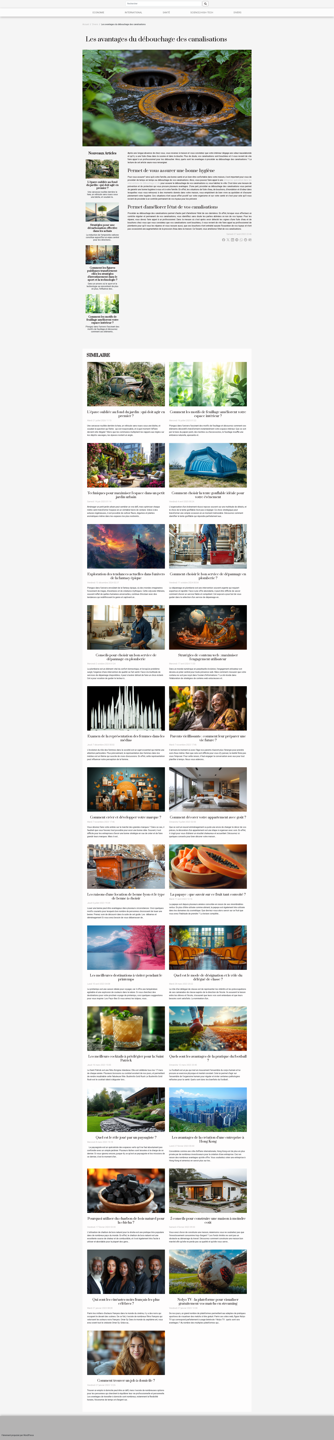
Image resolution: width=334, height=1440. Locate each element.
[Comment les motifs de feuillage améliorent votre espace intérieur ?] (102, 303)
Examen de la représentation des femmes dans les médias (126, 738)
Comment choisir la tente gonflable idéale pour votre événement (208, 495)
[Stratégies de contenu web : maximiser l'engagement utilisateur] (208, 627)
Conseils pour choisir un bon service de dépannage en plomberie (126, 657)
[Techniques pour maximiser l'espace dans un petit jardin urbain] (126, 465)
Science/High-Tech (201, 12)
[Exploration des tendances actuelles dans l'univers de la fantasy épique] (126, 546)
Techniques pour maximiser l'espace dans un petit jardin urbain (126, 495)
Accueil (85, 24)
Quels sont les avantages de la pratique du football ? (208, 1058)
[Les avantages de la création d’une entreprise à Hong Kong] (208, 1109)
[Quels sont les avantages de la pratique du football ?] (208, 1028)
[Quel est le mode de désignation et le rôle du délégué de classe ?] (208, 947)
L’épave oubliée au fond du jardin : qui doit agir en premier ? (102, 185)
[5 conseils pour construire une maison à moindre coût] (208, 1190)
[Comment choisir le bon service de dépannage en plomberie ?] (208, 546)
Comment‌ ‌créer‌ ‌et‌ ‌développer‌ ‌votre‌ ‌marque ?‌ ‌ (126, 817)
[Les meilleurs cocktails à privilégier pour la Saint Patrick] (126, 1028)
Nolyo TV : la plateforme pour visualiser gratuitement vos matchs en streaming (207, 1301)
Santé (166, 12)
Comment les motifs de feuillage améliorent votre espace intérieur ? (102, 319)
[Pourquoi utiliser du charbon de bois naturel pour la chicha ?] (126, 1190)
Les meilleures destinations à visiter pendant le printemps (126, 977)
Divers (237, 12)
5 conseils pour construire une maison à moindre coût (208, 1220)
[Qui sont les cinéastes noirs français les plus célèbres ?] (126, 1271)
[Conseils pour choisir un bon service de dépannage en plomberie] (126, 627)
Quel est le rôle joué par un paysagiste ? (126, 1137)
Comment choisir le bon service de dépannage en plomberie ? (208, 576)
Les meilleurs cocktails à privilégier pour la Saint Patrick (126, 1058)
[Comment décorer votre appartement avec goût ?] (208, 789)
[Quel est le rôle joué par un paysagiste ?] (126, 1109)
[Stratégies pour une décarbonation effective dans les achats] (102, 212)
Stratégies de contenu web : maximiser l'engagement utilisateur (208, 657)
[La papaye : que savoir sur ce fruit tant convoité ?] (208, 866)
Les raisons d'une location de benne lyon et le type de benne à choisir (126, 896)
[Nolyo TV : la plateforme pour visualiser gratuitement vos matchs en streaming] (208, 1271)
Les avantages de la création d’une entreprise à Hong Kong (208, 1139)
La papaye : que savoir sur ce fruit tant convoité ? (208, 894)
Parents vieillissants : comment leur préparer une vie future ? (208, 738)
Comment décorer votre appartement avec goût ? (208, 817)
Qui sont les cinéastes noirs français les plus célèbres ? (126, 1301)
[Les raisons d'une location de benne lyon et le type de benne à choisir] (126, 866)
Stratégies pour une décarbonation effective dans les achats (102, 228)
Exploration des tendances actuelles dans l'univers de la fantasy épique (126, 576)
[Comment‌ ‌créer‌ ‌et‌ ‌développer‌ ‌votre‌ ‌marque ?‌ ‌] (126, 789)
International (133, 12)
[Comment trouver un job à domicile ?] (126, 1352)
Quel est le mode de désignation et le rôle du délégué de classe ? (208, 977)
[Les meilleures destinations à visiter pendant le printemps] (126, 947)
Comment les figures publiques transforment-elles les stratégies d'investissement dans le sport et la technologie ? (102, 274)
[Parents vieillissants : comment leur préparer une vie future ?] (208, 708)
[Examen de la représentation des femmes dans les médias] (126, 708)
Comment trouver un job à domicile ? (126, 1380)
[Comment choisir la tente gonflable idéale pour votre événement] (208, 465)
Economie (98, 12)
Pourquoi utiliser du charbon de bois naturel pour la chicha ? (126, 1220)
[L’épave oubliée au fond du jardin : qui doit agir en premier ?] (102, 169)
